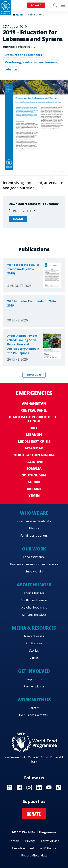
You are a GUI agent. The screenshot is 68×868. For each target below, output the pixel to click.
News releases (34, 636)
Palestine (34, 461)
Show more (34, 374)
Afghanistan (34, 403)
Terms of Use (50, 841)
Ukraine (34, 489)
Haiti (34, 428)
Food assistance (34, 557)
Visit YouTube (48, 787)
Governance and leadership (34, 521)
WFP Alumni (48, 848)
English (18, 218)
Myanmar (34, 448)
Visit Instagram (29, 787)
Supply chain (34, 571)
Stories (34, 650)
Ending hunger (34, 593)
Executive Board (23, 848)
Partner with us (34, 686)
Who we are (34, 513)
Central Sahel (34, 410)
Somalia (34, 468)
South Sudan (34, 475)
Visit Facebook (19, 787)
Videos (34, 658)
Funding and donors (34, 536)
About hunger (34, 585)
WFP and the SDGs (34, 615)
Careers (34, 708)
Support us (34, 679)
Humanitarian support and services (34, 564)
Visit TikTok (58, 787)
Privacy (30, 841)
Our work (34, 549)
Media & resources (34, 628)
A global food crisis (34, 607)
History (34, 528)
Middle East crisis (34, 441)
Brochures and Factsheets (23, 55)
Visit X (9, 787)
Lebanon (11, 69)
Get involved (34, 671)
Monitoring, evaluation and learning (31, 62)
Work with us (34, 700)
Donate (36, 5)
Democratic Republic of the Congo (34, 419)
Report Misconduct (34, 855)
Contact (14, 841)
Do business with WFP (34, 715)
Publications (36, 14)
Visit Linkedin (39, 787)
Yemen (34, 495)
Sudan (34, 482)
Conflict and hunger (34, 600)
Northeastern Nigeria (34, 455)
